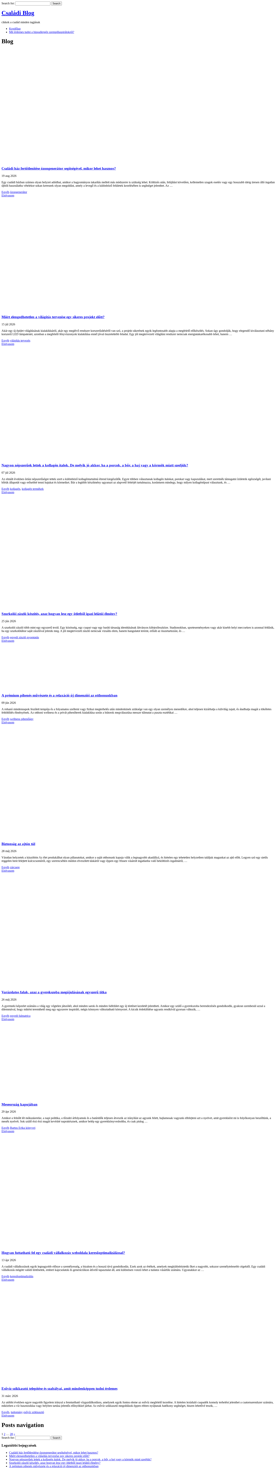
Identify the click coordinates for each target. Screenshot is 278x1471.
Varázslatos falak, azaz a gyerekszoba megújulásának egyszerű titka (54, 992)
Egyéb (5, 192)
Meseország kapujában (19, 1104)
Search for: (8, 3)
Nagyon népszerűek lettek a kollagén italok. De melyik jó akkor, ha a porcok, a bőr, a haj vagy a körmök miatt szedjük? (95, 465)
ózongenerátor (18, 192)
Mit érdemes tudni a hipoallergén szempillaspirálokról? (41, 32)
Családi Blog (18, 12)
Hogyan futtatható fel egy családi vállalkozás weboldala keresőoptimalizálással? (63, 1253)
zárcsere (15, 867)
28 (11, 1434)
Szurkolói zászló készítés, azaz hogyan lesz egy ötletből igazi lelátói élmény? (59, 614)
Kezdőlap (15, 28)
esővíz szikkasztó (33, 1412)
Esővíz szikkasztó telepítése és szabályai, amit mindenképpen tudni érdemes (59, 1389)
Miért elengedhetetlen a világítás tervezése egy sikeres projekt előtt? (53, 317)
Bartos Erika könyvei (22, 1127)
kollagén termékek (33, 488)
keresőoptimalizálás (21, 1276)
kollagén (15, 488)
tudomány (17, 1412)
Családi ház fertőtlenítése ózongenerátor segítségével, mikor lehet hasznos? (59, 168)
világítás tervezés (20, 340)
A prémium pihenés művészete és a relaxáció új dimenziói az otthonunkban (59, 695)
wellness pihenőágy (21, 719)
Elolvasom (8, 195)
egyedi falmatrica (20, 1015)
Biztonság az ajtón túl (18, 844)
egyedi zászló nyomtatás (24, 637)
